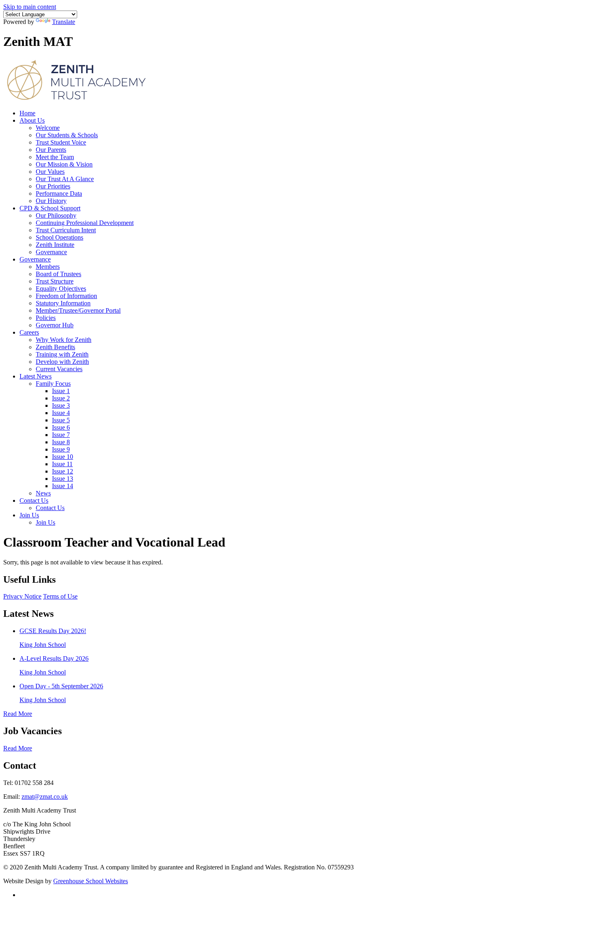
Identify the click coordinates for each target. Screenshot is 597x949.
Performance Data (59, 193)
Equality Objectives (61, 288)
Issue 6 (61, 427)
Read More (17, 713)
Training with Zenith (62, 354)
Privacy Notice (22, 596)
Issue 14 (62, 485)
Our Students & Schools (67, 135)
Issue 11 (62, 463)
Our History (51, 200)
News (43, 493)
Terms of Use (60, 596)
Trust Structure (55, 281)
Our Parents (51, 149)
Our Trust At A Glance (65, 178)
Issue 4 (61, 412)
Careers (29, 332)
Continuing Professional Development (85, 222)
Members (48, 266)
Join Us (29, 515)
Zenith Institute (55, 244)
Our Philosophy (56, 215)
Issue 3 (61, 405)
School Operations (59, 237)
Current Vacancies (59, 368)
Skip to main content (29, 6)
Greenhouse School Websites (90, 881)
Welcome (48, 127)
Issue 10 (62, 456)
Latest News (35, 376)
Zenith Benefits (55, 347)
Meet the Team (55, 156)
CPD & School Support (49, 208)
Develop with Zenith (62, 361)
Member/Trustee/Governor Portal (78, 310)
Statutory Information (63, 303)
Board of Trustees (58, 273)
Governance (51, 252)
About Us (32, 120)
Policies (46, 317)
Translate (63, 21)
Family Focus (53, 383)
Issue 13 (62, 478)
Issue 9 (61, 449)
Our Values (50, 171)
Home (27, 113)
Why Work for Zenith (63, 339)
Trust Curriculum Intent (66, 230)
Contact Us (33, 500)
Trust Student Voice (61, 142)
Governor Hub (55, 325)
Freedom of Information (66, 295)
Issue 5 (61, 420)
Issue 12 (62, 471)
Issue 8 (61, 442)
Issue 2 (61, 398)
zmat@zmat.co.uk (45, 796)
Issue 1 (61, 390)
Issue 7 (61, 434)
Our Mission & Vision (64, 164)
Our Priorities (53, 186)
